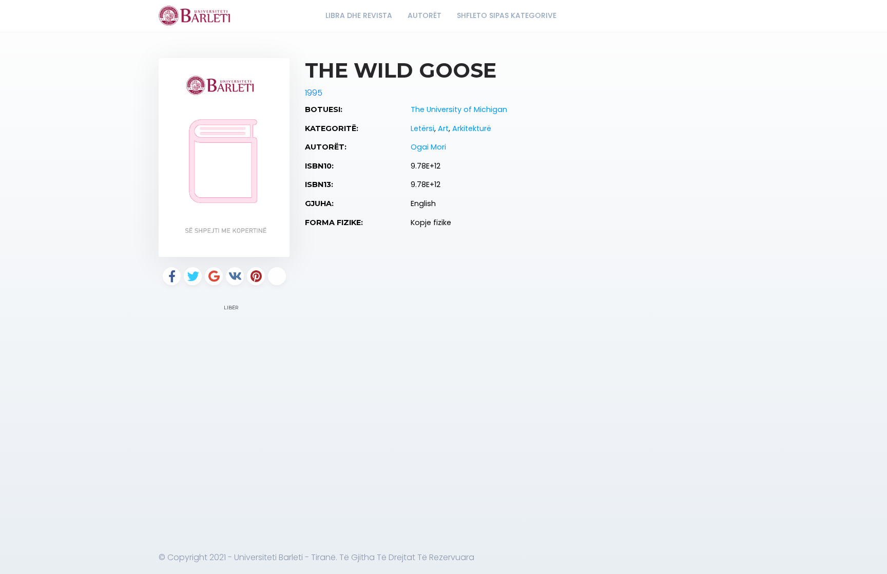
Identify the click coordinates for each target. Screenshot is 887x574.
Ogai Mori (428, 147)
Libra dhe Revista (358, 15)
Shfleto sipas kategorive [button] (507, 15)
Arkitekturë (471, 128)
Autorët (424, 15)
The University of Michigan (459, 109)
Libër (230, 307)
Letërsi (422, 128)
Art (443, 128)
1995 (313, 93)
